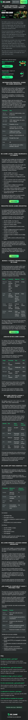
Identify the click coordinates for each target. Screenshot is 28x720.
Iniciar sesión (14, 201)
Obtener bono (14, 332)
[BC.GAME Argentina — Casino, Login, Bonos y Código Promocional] (14, 14)
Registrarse (7, 66)
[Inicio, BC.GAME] (6, 2)
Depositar (7, 77)
